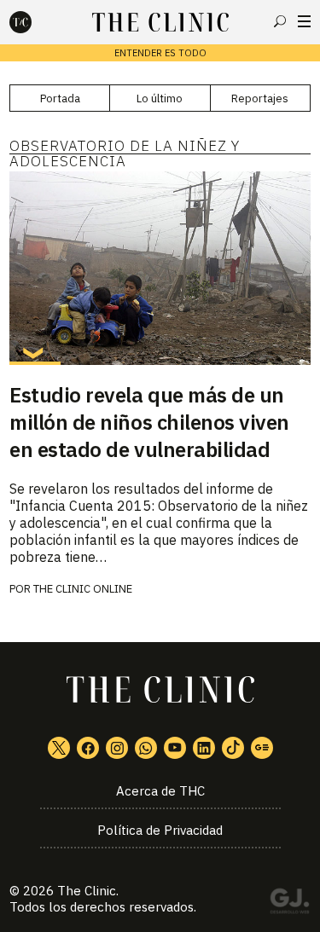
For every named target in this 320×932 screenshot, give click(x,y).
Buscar (280, 21)
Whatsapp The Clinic (146, 748)
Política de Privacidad (160, 830)
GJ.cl (289, 904)
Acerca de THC (160, 791)
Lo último (160, 98)
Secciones (304, 21)
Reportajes (259, 98)
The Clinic (86, 891)
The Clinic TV (175, 748)
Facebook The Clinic (88, 748)
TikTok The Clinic (233, 748)
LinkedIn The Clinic (204, 748)
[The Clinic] (35, 22)
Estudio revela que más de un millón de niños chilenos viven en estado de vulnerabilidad (149, 422)
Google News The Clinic (262, 748)
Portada (60, 98)
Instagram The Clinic (117, 748)
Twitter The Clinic (59, 748)
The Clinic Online (82, 589)
